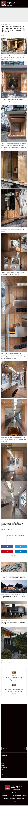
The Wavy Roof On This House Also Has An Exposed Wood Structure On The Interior (14, 678)
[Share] (7, 546)
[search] (24, 748)
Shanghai (17, 538)
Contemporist (8, 529)
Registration (5, 795)
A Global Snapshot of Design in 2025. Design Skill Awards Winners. (13, 597)
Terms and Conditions (9, 798)
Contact (14, 801)
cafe (16, 535)
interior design (10, 538)
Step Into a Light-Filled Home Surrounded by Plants (13, 663)
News (10, 24)
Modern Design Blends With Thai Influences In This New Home (13, 623)
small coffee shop (11, 540)
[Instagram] (15, 792)
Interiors (16, 594)
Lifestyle (3, 769)
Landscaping (21, 594)
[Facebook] (12, 792)
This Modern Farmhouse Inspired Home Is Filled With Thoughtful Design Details (14, 690)
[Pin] (7, 551)
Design (12, 594)
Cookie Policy (20, 798)
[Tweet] (21, 546)
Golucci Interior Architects (7, 55)
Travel (2, 774)
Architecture (5, 24)
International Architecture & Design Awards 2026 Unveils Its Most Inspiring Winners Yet (13, 576)
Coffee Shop (22, 535)
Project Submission (16, 795)
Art (2, 761)
